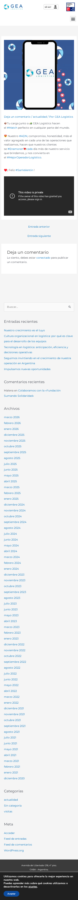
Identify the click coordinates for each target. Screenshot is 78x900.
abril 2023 (10, 621)
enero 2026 (11, 428)
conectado (43, 257)
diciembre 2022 (14, 644)
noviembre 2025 (14, 440)
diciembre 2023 (14, 574)
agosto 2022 (12, 667)
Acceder (9, 833)
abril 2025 (10, 481)
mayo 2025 (11, 475)
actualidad (40, 116)
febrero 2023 (12, 632)
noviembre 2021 (14, 714)
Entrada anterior (39, 226)
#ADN (23, 136)
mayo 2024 (11, 545)
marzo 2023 (12, 627)
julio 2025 (10, 463)
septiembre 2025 (15, 452)
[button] (73, 19)
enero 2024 (11, 568)
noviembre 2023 (14, 580)
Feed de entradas (15, 838)
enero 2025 (11, 498)
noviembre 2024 (15, 510)
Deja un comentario (17, 116)
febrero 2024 (12, 562)
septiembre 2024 (15, 522)
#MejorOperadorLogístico (24, 157)
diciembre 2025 (14, 434)
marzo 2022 (12, 696)
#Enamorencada (20, 148)
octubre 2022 (12, 655)
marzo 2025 (12, 487)
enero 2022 (11, 702)
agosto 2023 (12, 597)
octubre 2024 (13, 516)
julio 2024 (10, 533)
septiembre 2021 (15, 725)
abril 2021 (10, 755)
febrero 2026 (12, 423)
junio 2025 (11, 469)
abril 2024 (10, 551)
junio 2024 (11, 539)
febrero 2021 (12, 766)
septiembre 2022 (15, 661)
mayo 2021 (11, 749)
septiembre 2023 (15, 592)
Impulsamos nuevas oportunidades (27, 369)
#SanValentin (24, 170)
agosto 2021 (12, 731)
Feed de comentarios (18, 844)
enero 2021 (11, 772)
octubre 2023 (12, 586)
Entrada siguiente (39, 235)
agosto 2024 (12, 527)
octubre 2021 (12, 720)
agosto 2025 (12, 458)
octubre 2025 (12, 446)
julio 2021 (10, 737)
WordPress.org (14, 850)
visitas (8, 811)
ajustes (32, 886)
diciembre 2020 (14, 778)
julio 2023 (10, 603)
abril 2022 (10, 690)
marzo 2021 (11, 760)
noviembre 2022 (14, 650)
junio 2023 (11, 609)
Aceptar (11, 893)
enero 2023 (11, 638)
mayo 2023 (11, 615)
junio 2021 (10, 743)
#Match (12, 127)
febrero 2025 (12, 493)
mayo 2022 (11, 685)
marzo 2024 (12, 557)
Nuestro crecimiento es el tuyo (24, 330)
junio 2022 (11, 679)
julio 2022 (10, 673)
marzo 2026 (12, 417)
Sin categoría (13, 805)
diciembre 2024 (14, 504)
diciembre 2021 (14, 708)
